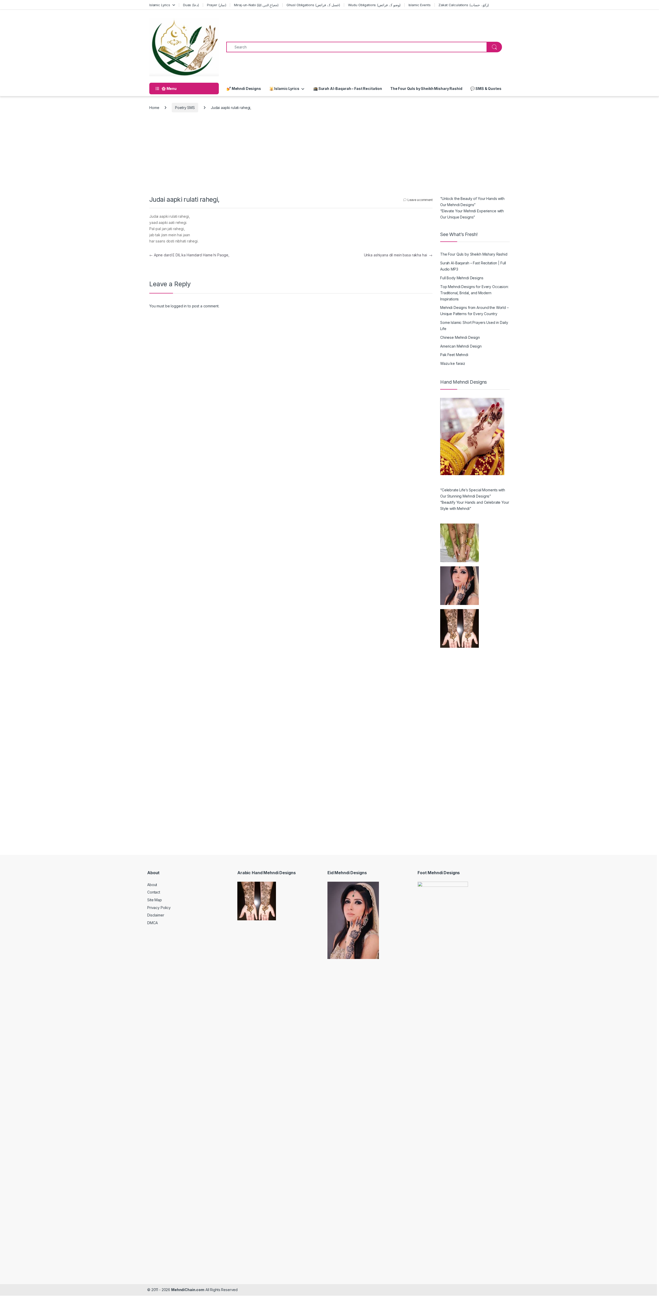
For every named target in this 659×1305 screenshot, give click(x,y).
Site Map (154, 900)
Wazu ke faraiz (452, 363)
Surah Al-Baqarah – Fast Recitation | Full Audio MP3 (473, 266)
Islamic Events (420, 5)
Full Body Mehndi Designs (461, 278)
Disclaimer (155, 915)
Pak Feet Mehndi (454, 354)
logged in (179, 306)
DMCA (152, 923)
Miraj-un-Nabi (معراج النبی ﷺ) (256, 5)
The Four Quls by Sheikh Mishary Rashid (426, 88)
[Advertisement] (329, 157)
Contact (153, 892)
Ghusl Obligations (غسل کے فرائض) (313, 5)
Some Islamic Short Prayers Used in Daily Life (474, 325)
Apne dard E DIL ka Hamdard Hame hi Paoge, (189, 255)
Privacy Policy (159, 907)
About (152, 884)
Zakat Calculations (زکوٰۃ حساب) (463, 5)
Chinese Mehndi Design (460, 337)
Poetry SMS (185, 107)
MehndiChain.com (187, 1289)
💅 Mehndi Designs (244, 88)
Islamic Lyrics (159, 5)
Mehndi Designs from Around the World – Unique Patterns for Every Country (474, 310)
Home (154, 107)
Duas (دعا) (191, 5)
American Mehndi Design (461, 346)
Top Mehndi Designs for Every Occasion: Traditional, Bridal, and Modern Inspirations (474, 292)
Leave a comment (419, 200)
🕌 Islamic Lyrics (284, 88)
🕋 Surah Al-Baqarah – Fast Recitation (347, 88)
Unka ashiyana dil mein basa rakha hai (398, 255)
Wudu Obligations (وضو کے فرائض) (374, 5)
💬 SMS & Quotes (485, 88)
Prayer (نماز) (216, 5)
